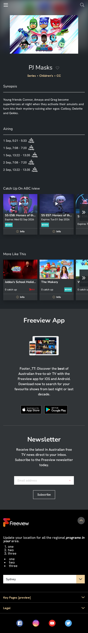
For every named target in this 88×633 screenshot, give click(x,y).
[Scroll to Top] (81, 520)
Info (21, 231)
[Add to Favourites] (57, 68)
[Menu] (5, 4)
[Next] (83, 212)
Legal (6, 608)
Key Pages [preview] (17, 597)
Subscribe (44, 494)
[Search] (82, 4)
